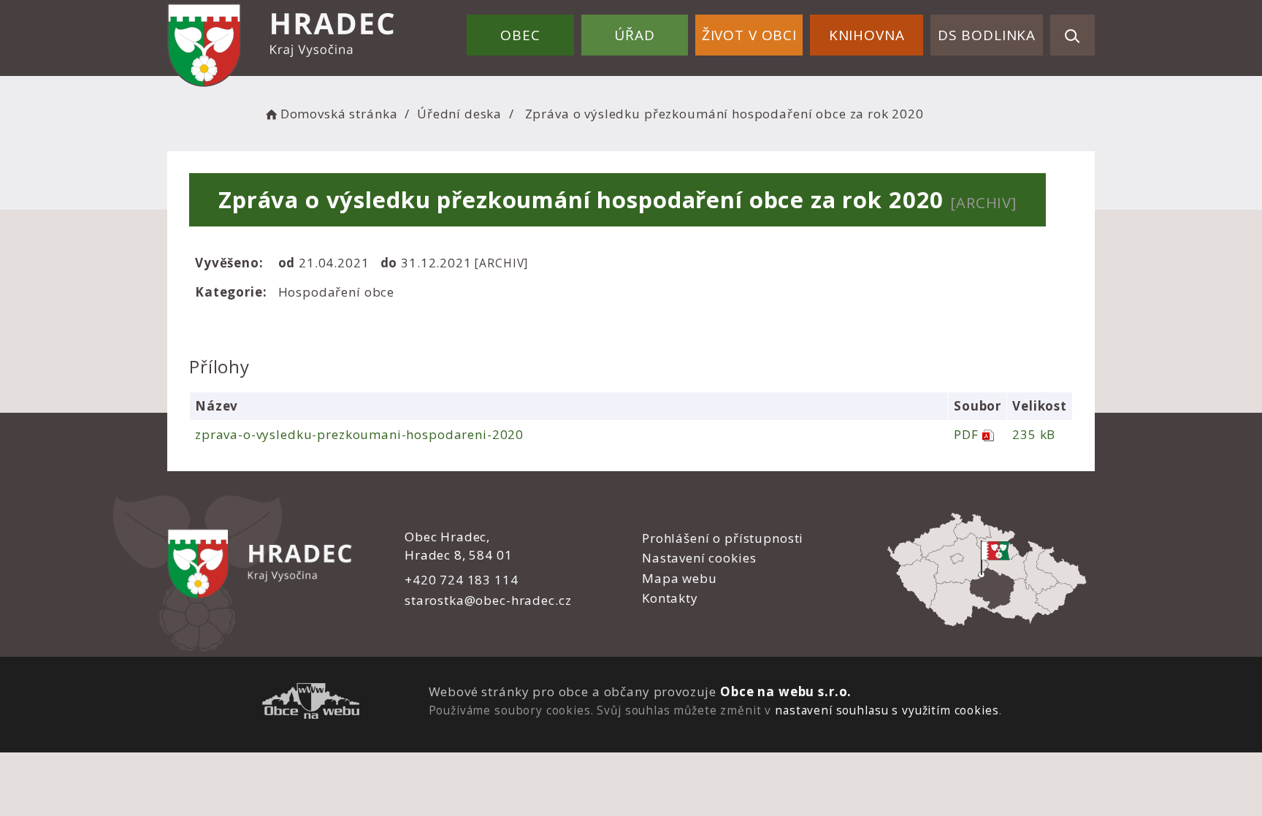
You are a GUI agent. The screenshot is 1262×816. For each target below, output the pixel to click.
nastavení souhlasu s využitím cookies (886, 710)
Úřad (634, 35)
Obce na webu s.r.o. (786, 691)
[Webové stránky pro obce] (310, 703)
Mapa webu (679, 578)
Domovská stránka (338, 113)
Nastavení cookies (699, 557)
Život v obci (749, 35)
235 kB (1033, 434)
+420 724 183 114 (462, 579)
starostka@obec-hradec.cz (488, 600)
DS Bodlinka (987, 35)
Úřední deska (459, 113)
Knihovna (867, 35)
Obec (520, 35)
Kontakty (670, 598)
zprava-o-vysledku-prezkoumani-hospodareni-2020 (359, 434)
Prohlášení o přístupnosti (722, 538)
